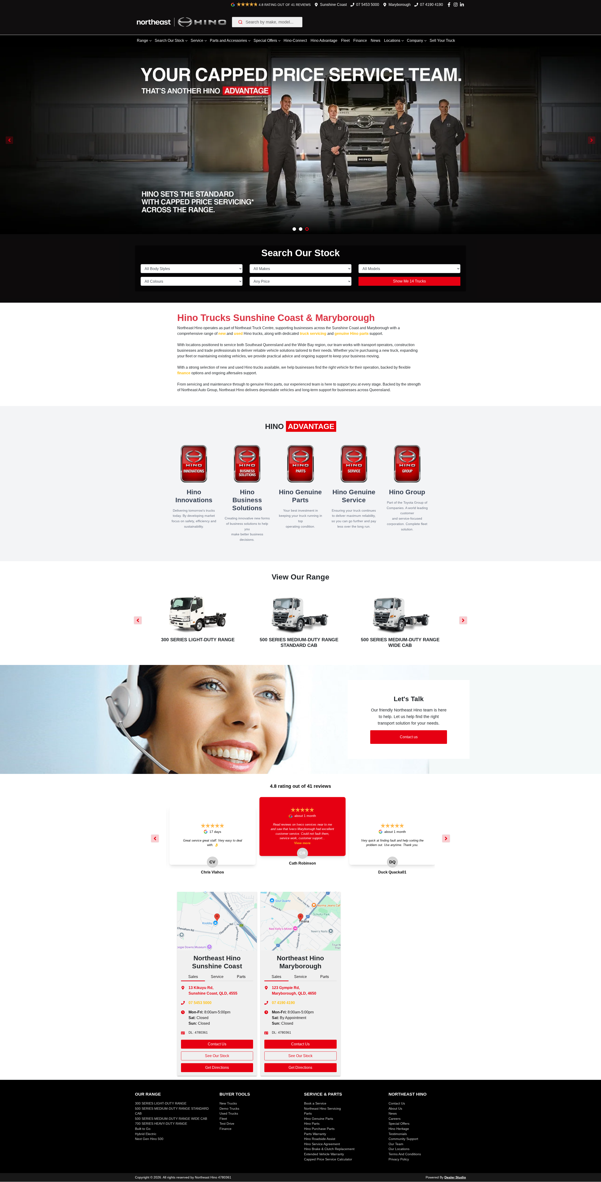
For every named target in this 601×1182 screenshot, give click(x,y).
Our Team (396, 1144)
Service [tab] (217, 977)
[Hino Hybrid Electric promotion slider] (294, 229)
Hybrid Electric (145, 1134)
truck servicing (313, 334)
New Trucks (228, 1103)
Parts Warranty (315, 1134)
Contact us (409, 737)
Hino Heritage (399, 1129)
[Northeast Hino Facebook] (450, 4)
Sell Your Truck (442, 40)
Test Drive (227, 1123)
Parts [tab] (241, 977)
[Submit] (240, 22)
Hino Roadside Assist (319, 1139)
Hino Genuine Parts (318, 1118)
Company (415, 40)
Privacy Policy (399, 1159)
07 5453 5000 (367, 5)
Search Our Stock (169, 40)
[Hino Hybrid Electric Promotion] (300, 132)
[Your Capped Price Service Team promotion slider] (307, 229)
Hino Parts (312, 1123)
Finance (360, 40)
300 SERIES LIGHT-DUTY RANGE (160, 1103)
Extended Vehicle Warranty (324, 1154)
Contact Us (217, 1044)
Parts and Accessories (228, 40)
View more (302, 843)
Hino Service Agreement (322, 1144)
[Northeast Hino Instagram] (456, 4)
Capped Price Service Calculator (328, 1159)
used (238, 334)
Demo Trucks (229, 1108)
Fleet (345, 40)
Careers (395, 1118)
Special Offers (265, 40)
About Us (395, 1108)
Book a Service (315, 1103)
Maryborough (400, 5)
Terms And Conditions (405, 1154)
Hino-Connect (295, 40)
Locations (392, 40)
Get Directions (217, 1068)
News (375, 40)
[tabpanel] (217, 1036)
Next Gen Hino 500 (149, 1139)
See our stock (217, 1056)
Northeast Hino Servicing (322, 1108)
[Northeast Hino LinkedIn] (463, 4)
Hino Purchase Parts (319, 1129)
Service (197, 40)
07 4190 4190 (431, 5)
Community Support (403, 1139)
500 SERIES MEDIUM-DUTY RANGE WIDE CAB (171, 1118)
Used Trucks (229, 1113)
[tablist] (217, 977)
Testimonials (398, 1134)
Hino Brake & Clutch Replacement (329, 1149)
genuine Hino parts (352, 334)
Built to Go (142, 1129)
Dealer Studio (455, 1177)
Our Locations (399, 1149)
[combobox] (267, 22)
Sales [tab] (193, 977)
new (222, 334)
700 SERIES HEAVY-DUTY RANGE (161, 1123)
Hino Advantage (324, 40)
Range (142, 40)
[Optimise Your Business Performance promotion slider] (300, 229)
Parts (308, 1113)
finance (183, 373)
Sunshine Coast (333, 5)
